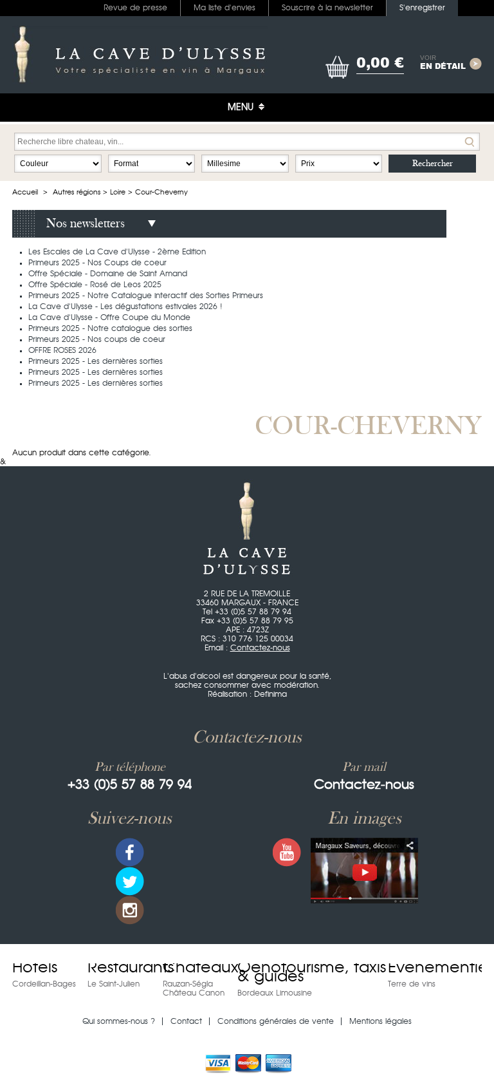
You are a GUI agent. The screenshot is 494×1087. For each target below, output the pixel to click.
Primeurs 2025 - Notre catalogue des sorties (110, 328)
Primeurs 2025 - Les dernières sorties (95, 361)
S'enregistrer (422, 8)
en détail (443, 63)
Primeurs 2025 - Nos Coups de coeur (97, 263)
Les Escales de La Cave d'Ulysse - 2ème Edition (117, 252)
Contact (186, 1021)
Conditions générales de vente (275, 1021)
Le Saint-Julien (113, 984)
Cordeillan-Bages (44, 984)
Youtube (287, 852)
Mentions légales (380, 1021)
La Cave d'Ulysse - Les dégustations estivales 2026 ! (125, 306)
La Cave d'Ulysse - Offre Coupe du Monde (109, 317)
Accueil (25, 192)
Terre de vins (411, 984)
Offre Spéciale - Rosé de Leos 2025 (94, 284)
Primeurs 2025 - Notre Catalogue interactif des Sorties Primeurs (145, 295)
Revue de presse (135, 8)
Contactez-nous (260, 648)
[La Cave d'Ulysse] (140, 55)
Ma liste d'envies (224, 8)
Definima (270, 694)
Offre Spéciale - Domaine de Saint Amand (107, 274)
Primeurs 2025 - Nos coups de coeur (96, 339)
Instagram (130, 910)
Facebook (130, 852)
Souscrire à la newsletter (327, 8)
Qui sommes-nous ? (118, 1021)
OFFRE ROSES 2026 (62, 350)
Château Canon (193, 993)
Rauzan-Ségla (188, 984)
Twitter (130, 881)
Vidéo (364, 870)
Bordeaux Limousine (274, 993)
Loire (117, 192)
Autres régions (76, 192)
